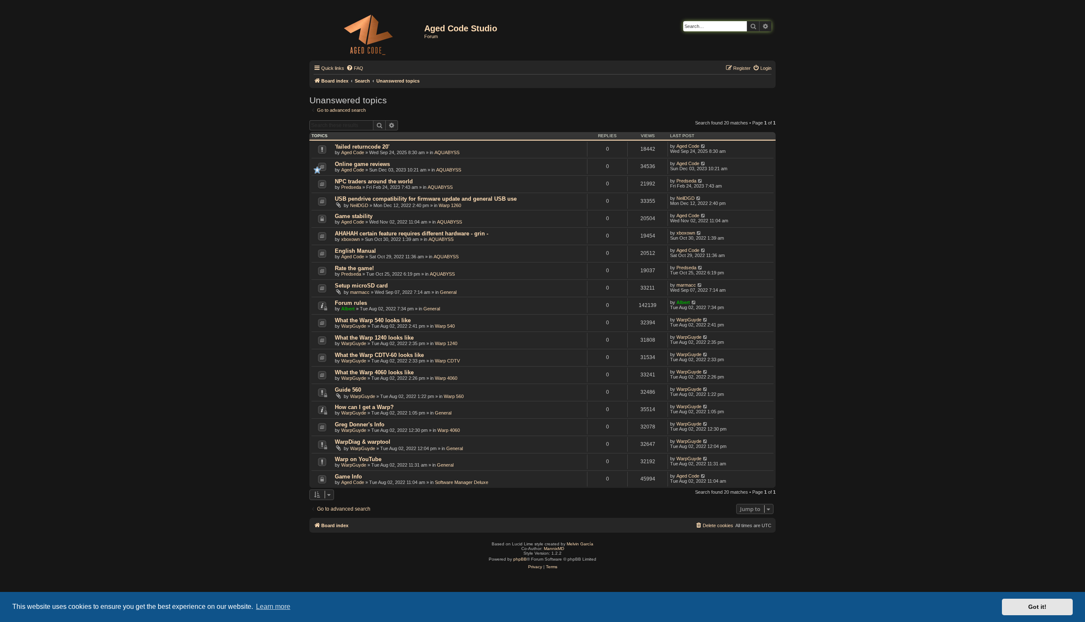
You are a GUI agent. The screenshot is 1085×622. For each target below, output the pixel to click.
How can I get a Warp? (364, 407)
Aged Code (352, 152)
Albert (348, 308)
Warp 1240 (446, 343)
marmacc (360, 292)
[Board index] (368, 33)
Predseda (351, 187)
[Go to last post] (703, 146)
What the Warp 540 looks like (373, 320)
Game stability (354, 216)
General (448, 292)
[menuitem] (354, 68)
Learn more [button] (273, 606)
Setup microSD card (361, 285)
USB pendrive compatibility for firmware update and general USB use (426, 199)
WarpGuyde (353, 326)
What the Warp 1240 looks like (374, 337)
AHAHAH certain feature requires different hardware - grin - (411, 233)
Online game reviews (362, 164)
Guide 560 (348, 390)
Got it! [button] (1037, 606)
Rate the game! (354, 268)
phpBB (520, 559)
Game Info (348, 476)
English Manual (355, 251)
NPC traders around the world (374, 181)
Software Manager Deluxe (461, 482)
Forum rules (351, 303)
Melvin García (580, 544)
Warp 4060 (446, 378)
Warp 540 (445, 326)
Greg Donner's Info (359, 424)
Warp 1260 (450, 205)
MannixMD (554, 548)
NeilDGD (359, 205)
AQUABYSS (446, 152)
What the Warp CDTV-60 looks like (379, 355)
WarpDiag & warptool (362, 442)
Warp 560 (454, 396)
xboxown (350, 239)
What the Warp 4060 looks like (374, 372)
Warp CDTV (447, 360)
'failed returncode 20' (362, 147)
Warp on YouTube (358, 459)
